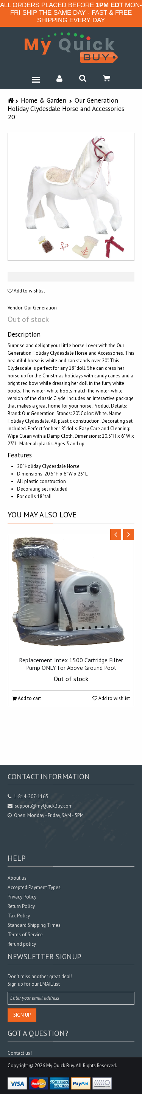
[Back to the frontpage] (12, 100)
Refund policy (22, 944)
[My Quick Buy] (71, 47)
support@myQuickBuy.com (44, 806)
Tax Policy (19, 915)
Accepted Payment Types (34, 887)
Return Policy (21, 906)
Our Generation (40, 308)
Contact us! (20, 1053)
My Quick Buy (60, 1065)
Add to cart (29, 698)
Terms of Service (25, 934)
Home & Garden (43, 100)
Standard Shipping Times (34, 925)
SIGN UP (22, 1015)
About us (17, 878)
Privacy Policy (22, 897)
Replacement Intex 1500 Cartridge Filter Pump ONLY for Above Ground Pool (71, 663)
